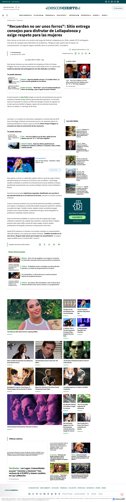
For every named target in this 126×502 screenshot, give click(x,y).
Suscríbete (77, 217)
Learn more (54, 170)
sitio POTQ (24, 97)
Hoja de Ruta (61, 15)
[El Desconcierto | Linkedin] (118, 1)
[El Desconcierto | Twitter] (109, 1)
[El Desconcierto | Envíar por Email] (86, 53)
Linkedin (44, 494)
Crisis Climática (15, 2)
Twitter (33, 494)
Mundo (104, 15)
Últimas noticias (33, 488)
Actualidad (38, 15)
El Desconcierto (11, 20)
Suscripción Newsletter (79, 494)
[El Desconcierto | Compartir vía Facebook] (75, 53)
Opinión (95, 15)
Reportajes (73, 15)
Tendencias (49, 15)
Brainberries (40, 158)
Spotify (48, 494)
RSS (88, 494)
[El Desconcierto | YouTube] (115, 1)
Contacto (100, 494)
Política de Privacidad (67, 494)
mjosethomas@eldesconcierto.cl (8, 500)
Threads (55, 494)
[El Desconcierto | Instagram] (112, 1)
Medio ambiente (24, 15)
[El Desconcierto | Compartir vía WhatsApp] (82, 53)
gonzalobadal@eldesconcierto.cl (41, 500)
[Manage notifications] (122, 494)
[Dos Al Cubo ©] (119, 500)
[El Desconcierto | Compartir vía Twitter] (79, 53)
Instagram (37, 494)
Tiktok (52, 494)
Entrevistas (85, 15)
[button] (118, 8)
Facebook (29, 494)
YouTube (40, 494)
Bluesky (59, 494)
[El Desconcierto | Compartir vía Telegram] (89, 53)
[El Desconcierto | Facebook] (106, 1)
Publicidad (93, 494)
